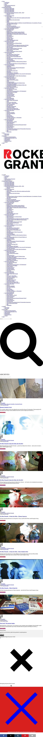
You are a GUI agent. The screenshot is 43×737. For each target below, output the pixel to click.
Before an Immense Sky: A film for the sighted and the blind (18, 17)
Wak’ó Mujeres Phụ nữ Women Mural (14, 43)
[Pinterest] (25, 735)
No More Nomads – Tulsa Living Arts (8, 588)
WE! (7, 130)
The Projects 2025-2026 (9, 8)
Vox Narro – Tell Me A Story (12, 103)
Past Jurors (6, 134)
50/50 (8, 80)
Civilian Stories (10, 93)
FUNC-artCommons (11, 78)
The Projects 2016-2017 (9, 52)
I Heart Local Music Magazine (12, 27)
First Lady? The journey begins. (7, 623)
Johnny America (10, 123)
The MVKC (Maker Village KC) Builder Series (16, 82)
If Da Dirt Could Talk (11, 96)
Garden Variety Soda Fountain (13, 49)
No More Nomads (10, 95)
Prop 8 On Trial (10, 127)
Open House (9, 35)
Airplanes (9, 18)
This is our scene (10, 44)
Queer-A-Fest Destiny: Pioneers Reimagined (15, 67)
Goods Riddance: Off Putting (12, 72)
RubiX (8, 20)
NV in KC (8, 114)
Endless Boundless (10, 122)
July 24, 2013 (5, 514)
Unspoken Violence (11, 65)
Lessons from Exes (10, 81)
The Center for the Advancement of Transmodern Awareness (19, 128)
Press (5, 4)
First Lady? (9, 97)
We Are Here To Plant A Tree (12, 108)
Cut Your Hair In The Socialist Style (14, 56)
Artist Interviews (7, 6)
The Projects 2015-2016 (9, 64)
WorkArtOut (9, 131)
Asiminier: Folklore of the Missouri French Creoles (17, 46)
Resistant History (10, 116)
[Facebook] (3, 735)
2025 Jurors (6, 133)
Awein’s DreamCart (11, 104)
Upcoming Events (18, 404)
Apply (3, 143)
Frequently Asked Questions (10, 136)
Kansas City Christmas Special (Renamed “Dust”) (16, 124)
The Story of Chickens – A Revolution (14, 117)
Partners (8, 14)
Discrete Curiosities (11, 112)
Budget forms (7, 313)
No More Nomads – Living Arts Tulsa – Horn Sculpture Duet (14, 551)
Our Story (6, 3)
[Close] (21, 729)
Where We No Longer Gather (12, 55)
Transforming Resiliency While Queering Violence (17, 61)
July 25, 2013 (5, 441)
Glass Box (9, 24)
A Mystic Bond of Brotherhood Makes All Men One (16, 258)
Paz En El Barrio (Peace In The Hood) (14, 48)
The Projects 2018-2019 (9, 202)
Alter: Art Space (10, 47)
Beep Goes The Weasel (11, 77)
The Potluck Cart (10, 36)
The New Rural (10, 59)
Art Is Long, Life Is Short (11, 102)
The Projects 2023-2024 (9, 10)
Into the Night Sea (10, 98)
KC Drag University (10, 94)
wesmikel (3, 403)
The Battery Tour (10, 203)
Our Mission (6, 2)
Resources (4, 135)
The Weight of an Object (11, 257)
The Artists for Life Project (12, 89)
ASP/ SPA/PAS (10, 120)
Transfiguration (10, 39)
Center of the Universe (11, 68)
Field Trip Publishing (11, 113)
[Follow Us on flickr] (2, 635)
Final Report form (7, 141)
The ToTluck (9, 53)
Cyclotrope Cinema (10, 107)
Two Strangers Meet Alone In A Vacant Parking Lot (17, 63)
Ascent (8, 111)
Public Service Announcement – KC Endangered (16, 91)
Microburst (9, 71)
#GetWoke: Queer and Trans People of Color (15, 33)
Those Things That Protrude (12, 100)
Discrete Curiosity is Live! (6, 407)
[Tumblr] (18, 735)
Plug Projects (9, 115)
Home (3, 1)
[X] (10, 735)
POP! (8, 101)
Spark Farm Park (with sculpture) (13, 109)
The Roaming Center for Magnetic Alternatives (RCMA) (17, 45)
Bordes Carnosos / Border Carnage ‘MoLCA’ (15, 32)
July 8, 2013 (5, 621)
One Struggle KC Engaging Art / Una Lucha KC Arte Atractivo (19, 73)
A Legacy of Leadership (11, 25)
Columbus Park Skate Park (12, 70)
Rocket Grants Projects (6, 7)
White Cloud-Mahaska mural (12, 40)
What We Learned (10, 13)
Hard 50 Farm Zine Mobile (12, 92)
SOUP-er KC (9, 37)
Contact (6, 142)
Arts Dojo (8, 62)
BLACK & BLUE (10, 42)
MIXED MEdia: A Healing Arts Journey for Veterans (17, 34)
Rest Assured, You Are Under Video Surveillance (16, 75)
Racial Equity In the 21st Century (13, 19)
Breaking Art (9, 31)
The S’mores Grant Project (12, 129)
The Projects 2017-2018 (9, 41)
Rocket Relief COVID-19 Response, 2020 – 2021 (14, 12)
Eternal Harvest (10, 50)
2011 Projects (3, 404)
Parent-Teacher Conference (12, 87)
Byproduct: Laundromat (11, 106)
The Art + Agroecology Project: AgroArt (14, 51)
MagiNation (9, 66)
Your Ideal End (10, 90)
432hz (8, 21)
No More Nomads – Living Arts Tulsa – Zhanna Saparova (13, 516)
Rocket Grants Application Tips (10, 137)
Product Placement (10, 126)
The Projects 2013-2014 (9, 88)
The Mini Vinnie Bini (11, 74)
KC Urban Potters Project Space (13, 54)
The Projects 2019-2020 (9, 15)
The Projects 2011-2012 (9, 110)
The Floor (9, 57)
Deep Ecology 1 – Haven (12, 121)
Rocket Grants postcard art (9, 5)
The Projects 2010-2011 (9, 119)
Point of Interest (10, 125)
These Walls (9, 16)
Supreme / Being (10, 38)
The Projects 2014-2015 (9, 76)
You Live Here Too (10, 118)
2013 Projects (3, 440)
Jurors (3, 132)
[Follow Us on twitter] (3, 635)
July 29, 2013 (5, 405)
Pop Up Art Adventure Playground (13, 26)
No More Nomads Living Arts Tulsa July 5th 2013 (11, 443)
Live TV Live (9, 69)
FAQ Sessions (7, 312)
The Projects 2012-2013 (9, 99)
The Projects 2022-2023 (9, 11)
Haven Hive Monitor (11, 60)
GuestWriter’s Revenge (11, 86)
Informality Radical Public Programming (14, 58)
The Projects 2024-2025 (9, 9)
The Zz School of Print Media (12, 79)
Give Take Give (10, 105)
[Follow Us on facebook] (0, 635)
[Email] (32, 735)
